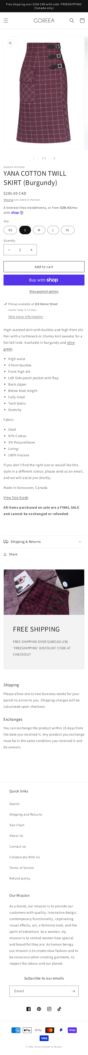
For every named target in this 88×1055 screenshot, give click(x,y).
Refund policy (19, 878)
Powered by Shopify (52, 1046)
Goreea (37, 1046)
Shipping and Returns (25, 814)
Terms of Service (21, 868)
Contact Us (17, 846)
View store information (25, 316)
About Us (16, 835)
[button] (6, 20)
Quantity (9, 241)
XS (10, 230)
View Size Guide (16, 497)
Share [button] (13, 554)
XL (68, 230)
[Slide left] (34, 158)
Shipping (8, 199)
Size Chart (17, 825)
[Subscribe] (73, 991)
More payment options (44, 291)
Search (14, 804)
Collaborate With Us (24, 857)
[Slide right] (54, 158)
